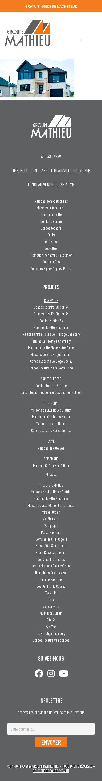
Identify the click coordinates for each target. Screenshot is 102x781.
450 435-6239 (51, 156)
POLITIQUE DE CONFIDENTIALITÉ (51, 771)
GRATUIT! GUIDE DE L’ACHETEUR (51, 6)
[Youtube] (63, 673)
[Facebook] (38, 673)
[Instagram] (51, 673)
